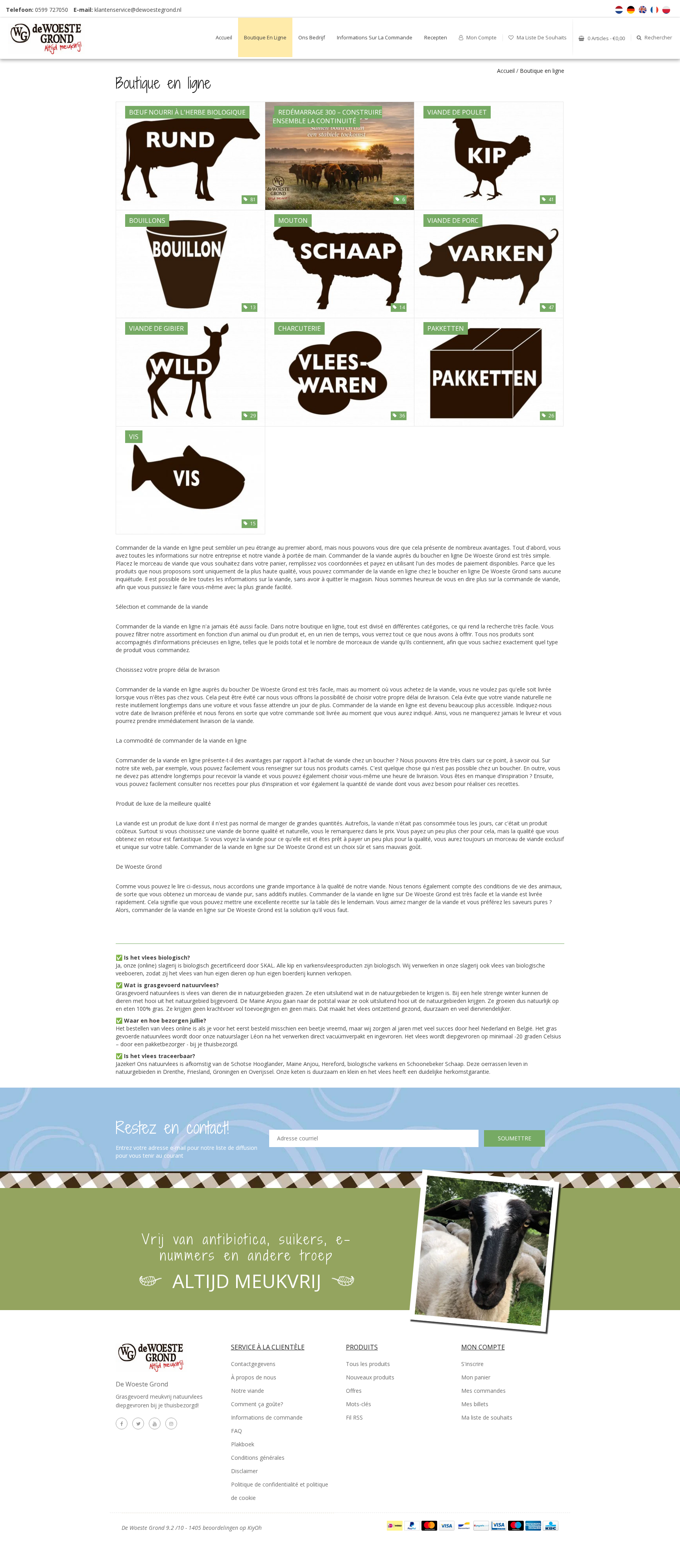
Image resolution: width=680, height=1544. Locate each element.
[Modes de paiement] (395, 1525)
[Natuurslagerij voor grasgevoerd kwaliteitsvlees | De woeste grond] (56, 36)
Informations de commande (267, 1417)
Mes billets (474, 1404)
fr (654, 10)
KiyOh (255, 1527)
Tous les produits (368, 1364)
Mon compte (481, 37)
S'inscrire (472, 1364)
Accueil (224, 37)
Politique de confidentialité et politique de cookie (279, 1491)
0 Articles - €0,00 (605, 38)
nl (619, 10)
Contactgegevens (253, 1364)
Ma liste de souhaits (541, 37)
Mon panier (475, 1377)
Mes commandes (483, 1390)
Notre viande (247, 1390)
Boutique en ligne (265, 37)
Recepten (435, 37)
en (643, 10)
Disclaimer (244, 1471)
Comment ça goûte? (257, 1404)
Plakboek (242, 1444)
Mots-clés (358, 1404)
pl (666, 10)
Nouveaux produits (370, 1377)
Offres (354, 1390)
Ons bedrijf (311, 37)
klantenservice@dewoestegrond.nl (137, 9)
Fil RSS (354, 1417)
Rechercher (657, 37)
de (631, 10)
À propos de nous (253, 1377)
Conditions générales (258, 1457)
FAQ (236, 1431)
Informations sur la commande (374, 37)
